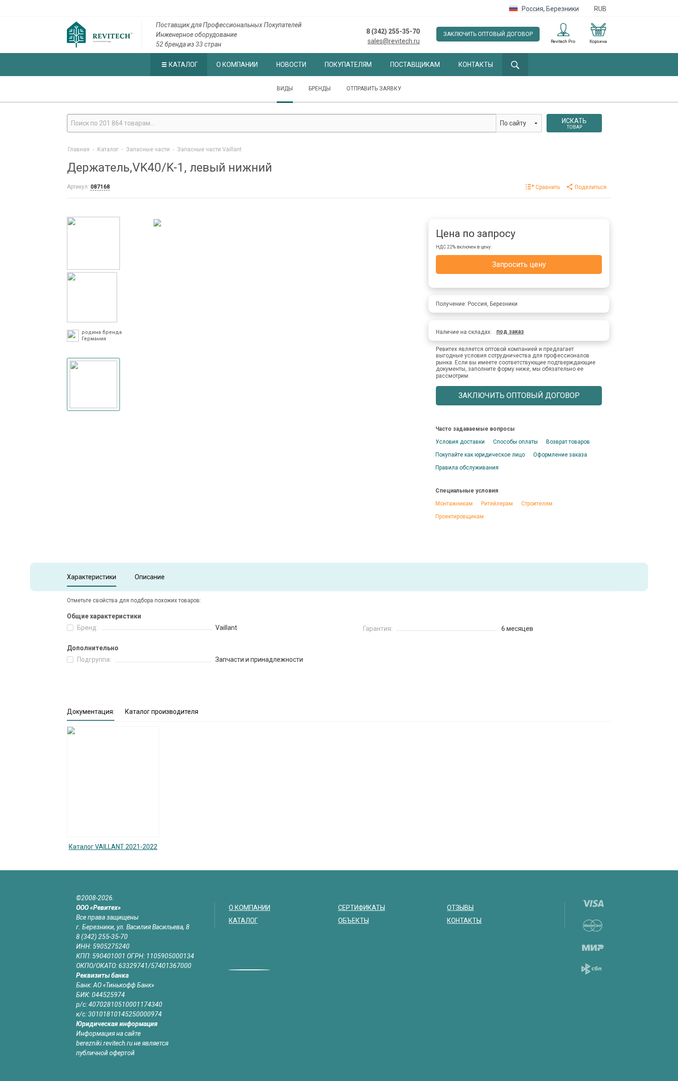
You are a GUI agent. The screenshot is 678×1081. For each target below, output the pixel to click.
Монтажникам (454, 503)
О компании (237, 64)
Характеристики (91, 577)
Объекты (353, 920)
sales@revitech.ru (394, 41)
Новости (291, 64)
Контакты (475, 64)
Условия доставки (460, 442)
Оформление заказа (560, 454)
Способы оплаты (515, 442)
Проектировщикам (459, 516)
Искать (574, 123)
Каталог (183, 64)
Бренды (320, 88)
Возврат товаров (568, 442)
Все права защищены (107, 917)
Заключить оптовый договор (488, 34)
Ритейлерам (497, 503)
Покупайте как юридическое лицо (480, 454)
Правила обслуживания (467, 467)
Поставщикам (415, 64)
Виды (285, 88)
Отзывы (460, 907)
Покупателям (348, 64)
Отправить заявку (373, 88)
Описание (150, 577)
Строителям (537, 503)
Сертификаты (361, 907)
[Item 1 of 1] (93, 382)
